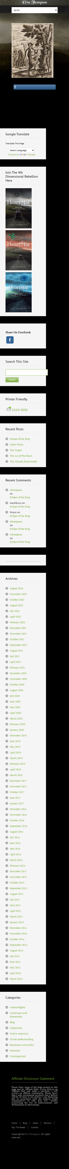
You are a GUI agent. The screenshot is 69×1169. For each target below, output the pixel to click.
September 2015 (18, 888)
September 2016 (18, 826)
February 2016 (17, 865)
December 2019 (18, 735)
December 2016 (18, 809)
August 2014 (16, 950)
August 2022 (16, 605)
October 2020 (17, 684)
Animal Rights (17, 1007)
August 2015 (16, 894)
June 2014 (15, 961)
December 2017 (18, 780)
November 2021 (18, 633)
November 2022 (18, 594)
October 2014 (17, 939)
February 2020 (17, 724)
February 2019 (17, 763)
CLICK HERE (20, 410)
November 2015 (18, 877)
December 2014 (18, 928)
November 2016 (18, 814)
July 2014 (15, 956)
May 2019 (15, 746)
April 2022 (15, 616)
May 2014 (15, 967)
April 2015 (15, 911)
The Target (16, 450)
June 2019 (15, 741)
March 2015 (16, 916)
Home (14, 1123)
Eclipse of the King (20, 438)
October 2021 (17, 639)
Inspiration (16, 1028)
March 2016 (16, 860)
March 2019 (16, 758)
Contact (34, 1127)
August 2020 (16, 690)
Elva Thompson (32, 1134)
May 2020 (15, 707)
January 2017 (17, 803)
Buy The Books (18, 1127)
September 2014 (18, 944)
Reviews (47, 1123)
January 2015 (17, 922)
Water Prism (16, 444)
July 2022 (15, 611)
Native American (19, 1033)
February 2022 (17, 622)
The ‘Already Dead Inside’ (23, 461)
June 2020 (15, 701)
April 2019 (15, 752)
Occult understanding (21, 1039)
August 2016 (16, 831)
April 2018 (15, 769)
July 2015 (15, 899)
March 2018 (16, 775)
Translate (31, 155)
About (35, 1123)
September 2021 (18, 645)
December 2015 (18, 871)
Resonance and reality (22, 1045)
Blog (12, 1022)
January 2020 (17, 729)
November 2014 (18, 933)
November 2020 (18, 679)
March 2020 (16, 718)
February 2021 (17, 667)
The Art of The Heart (21, 455)
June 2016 (15, 843)
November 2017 (18, 786)
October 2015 (17, 882)
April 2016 (15, 854)
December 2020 (18, 673)
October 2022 (17, 599)
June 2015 (15, 905)
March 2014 (16, 978)
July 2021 (15, 656)
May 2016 (15, 848)
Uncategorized (18, 1056)
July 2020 (15, 695)
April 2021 (15, 662)
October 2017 (17, 792)
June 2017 (15, 797)
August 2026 (16, 588)
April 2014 (15, 973)
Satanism (15, 1050)
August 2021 (16, 650)
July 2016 (15, 837)
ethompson (16, 490)
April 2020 (15, 712)
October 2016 (17, 820)
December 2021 (18, 628)
